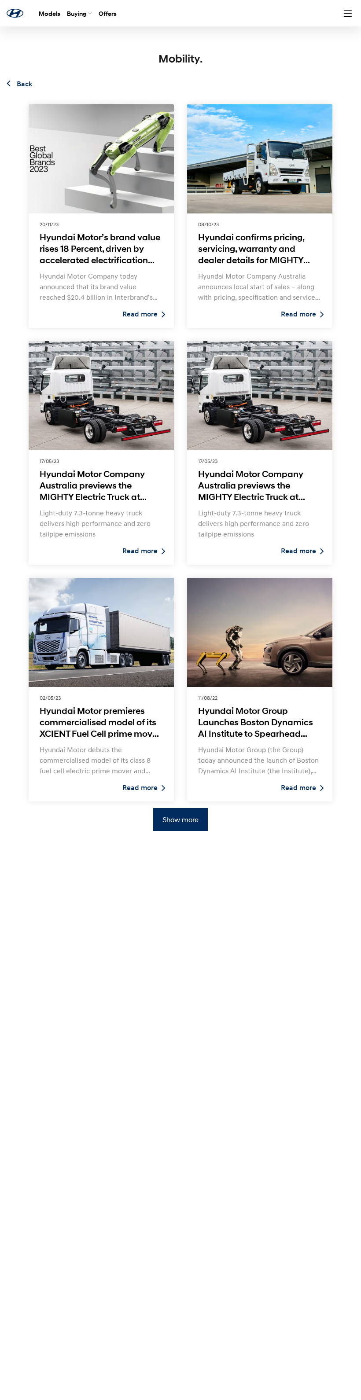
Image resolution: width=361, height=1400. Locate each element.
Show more (180, 819)
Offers (108, 13)
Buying (77, 13)
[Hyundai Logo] (15, 13)
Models (49, 13)
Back (23, 84)
